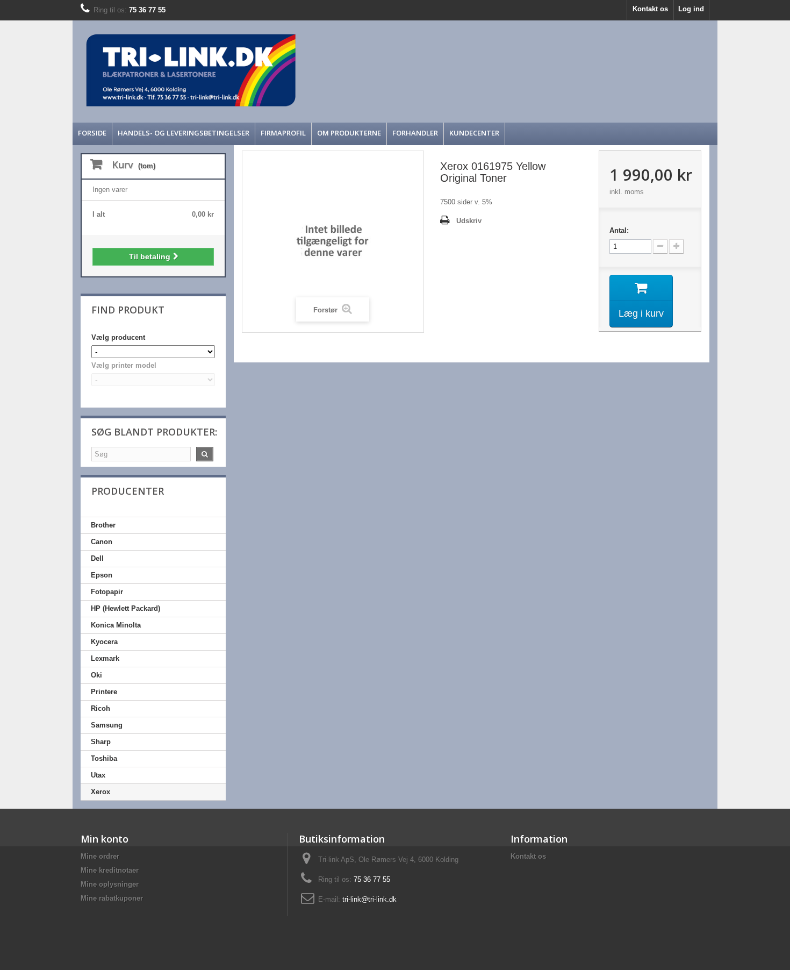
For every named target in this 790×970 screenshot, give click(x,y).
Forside (92, 133)
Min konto (104, 838)
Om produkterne (349, 133)
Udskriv (469, 221)
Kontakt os (650, 9)
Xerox (100, 792)
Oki (96, 675)
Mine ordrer (100, 856)
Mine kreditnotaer (110, 870)
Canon (101, 542)
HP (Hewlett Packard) (125, 608)
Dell (97, 558)
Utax (98, 775)
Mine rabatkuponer (112, 898)
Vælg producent (118, 337)
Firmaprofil (283, 133)
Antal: (619, 230)
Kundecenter (474, 133)
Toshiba (104, 758)
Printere (104, 692)
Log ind (691, 9)
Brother (103, 525)
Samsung (107, 725)
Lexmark (105, 658)
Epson (101, 575)
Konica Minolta (116, 625)
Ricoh (100, 708)
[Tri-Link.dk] (314, 70)
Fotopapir (107, 592)
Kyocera (104, 642)
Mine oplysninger (110, 884)
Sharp (101, 742)
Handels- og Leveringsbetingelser (183, 133)
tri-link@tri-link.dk (369, 899)
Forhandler (415, 133)
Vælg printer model (123, 365)
